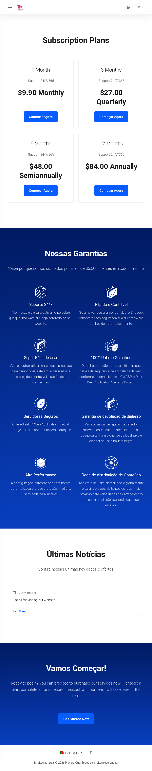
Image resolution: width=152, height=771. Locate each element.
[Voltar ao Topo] (91, 751)
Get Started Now (76, 719)
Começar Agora (41, 117)
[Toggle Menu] (9, 7)
